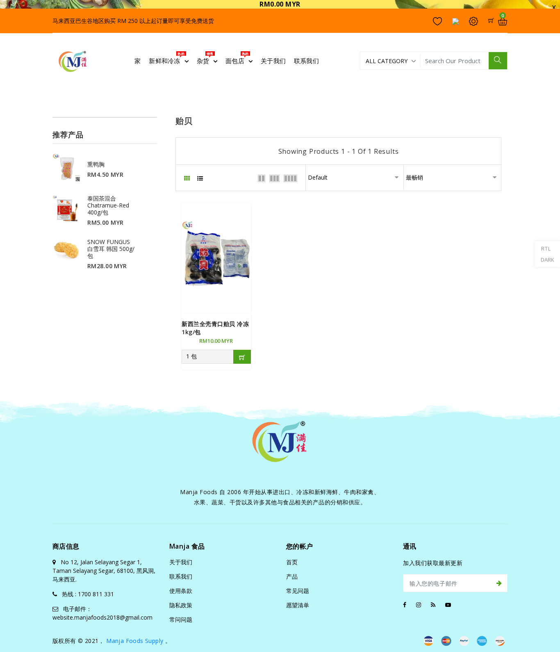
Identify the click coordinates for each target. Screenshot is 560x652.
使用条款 (180, 591)
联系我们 (180, 576)
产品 (292, 576)
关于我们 (180, 562)
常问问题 (180, 619)
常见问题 (297, 591)
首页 (292, 562)
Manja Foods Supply (134, 641)
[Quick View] (216, 247)
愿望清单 (297, 605)
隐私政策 (180, 605)
